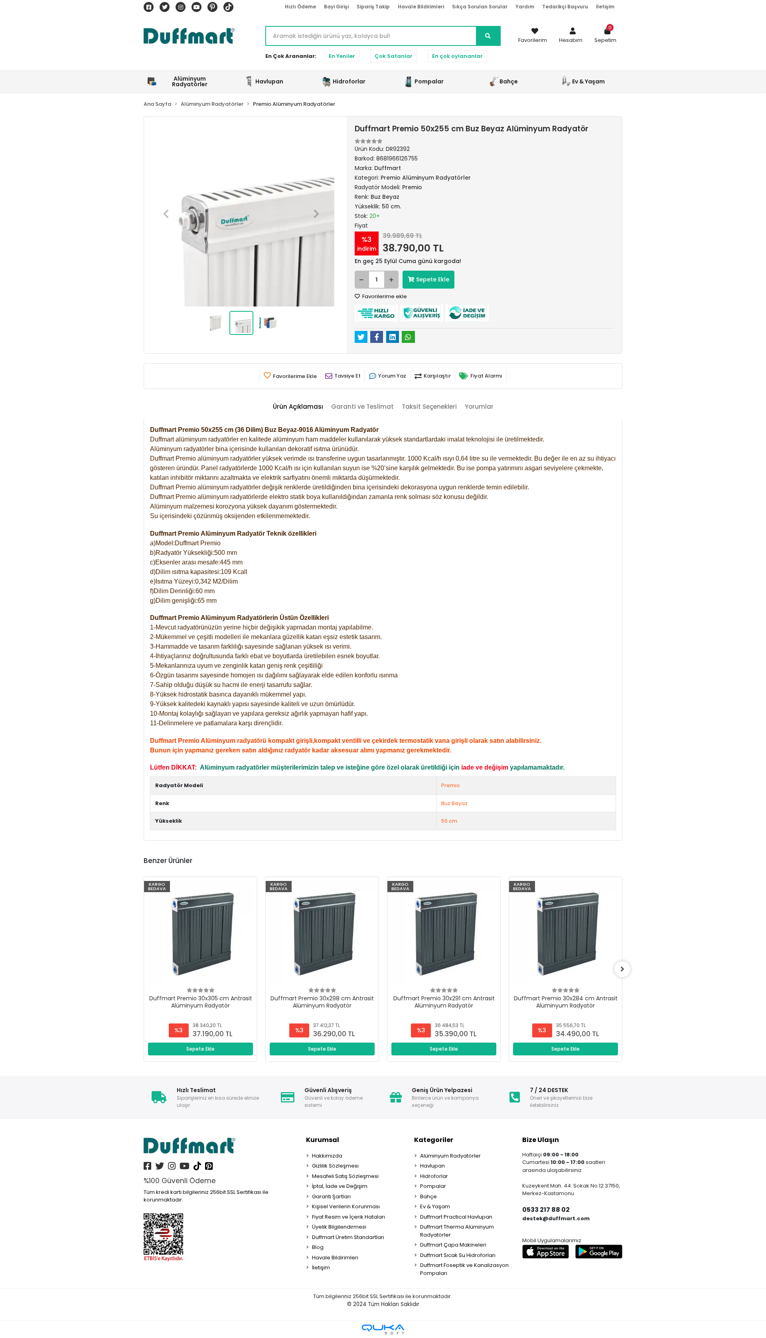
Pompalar (433, 1186)
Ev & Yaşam (435, 1206)
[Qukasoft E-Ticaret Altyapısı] (383, 1329)
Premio (450, 785)
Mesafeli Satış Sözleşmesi (345, 1176)
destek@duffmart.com (556, 1218)
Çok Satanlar (394, 56)
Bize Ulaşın (540, 1139)
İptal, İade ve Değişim (339, 1186)
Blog (318, 1247)
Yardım (524, 6)
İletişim (605, 6)
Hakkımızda (327, 1156)
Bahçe (428, 1196)
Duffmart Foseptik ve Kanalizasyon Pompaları (464, 1269)
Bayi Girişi (336, 6)
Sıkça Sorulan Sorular (479, 6)
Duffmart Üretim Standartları (348, 1237)
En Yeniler (342, 56)
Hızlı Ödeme (300, 6)
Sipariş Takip (373, 6)
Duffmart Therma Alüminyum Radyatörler (457, 1231)
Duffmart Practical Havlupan (456, 1217)
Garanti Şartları (331, 1196)
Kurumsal (322, 1139)
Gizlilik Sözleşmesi (335, 1166)
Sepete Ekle (432, 279)
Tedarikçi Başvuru (565, 6)
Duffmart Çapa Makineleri (453, 1245)
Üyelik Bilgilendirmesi (339, 1227)
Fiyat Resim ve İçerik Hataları (348, 1217)
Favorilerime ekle (384, 296)
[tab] (298, 407)
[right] (622, 969)
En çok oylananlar (457, 56)
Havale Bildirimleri (421, 6)
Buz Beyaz (454, 803)
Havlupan (432, 1166)
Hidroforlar (434, 1176)
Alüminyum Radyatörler (450, 1156)
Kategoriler (433, 1139)
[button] (570, 36)
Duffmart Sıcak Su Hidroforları (458, 1255)
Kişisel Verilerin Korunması (346, 1206)
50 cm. (449, 821)
